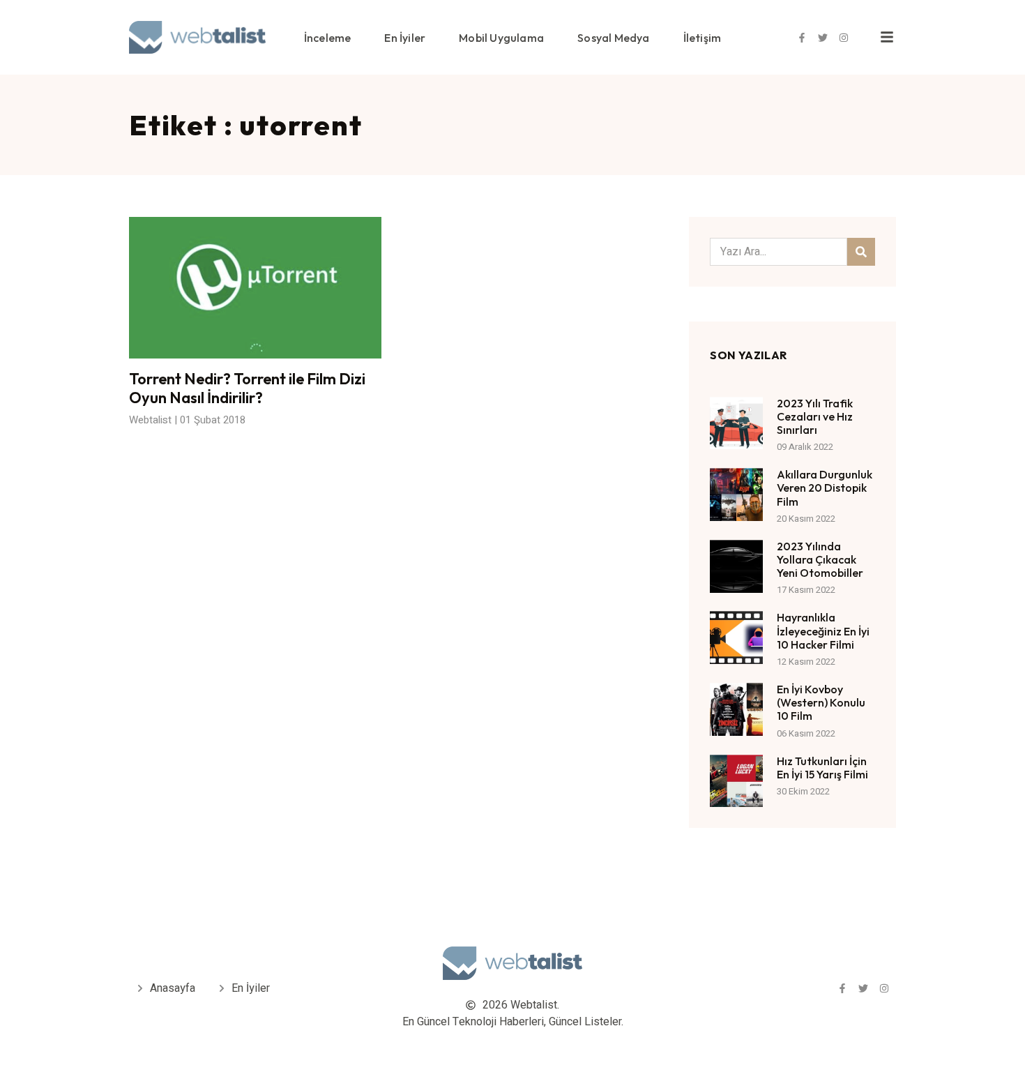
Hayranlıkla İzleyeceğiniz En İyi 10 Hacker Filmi (823, 630)
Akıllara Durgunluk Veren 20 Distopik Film (824, 487)
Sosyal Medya (613, 38)
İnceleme (327, 38)
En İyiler (404, 38)
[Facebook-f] (802, 38)
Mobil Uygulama (501, 38)
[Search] (861, 252)
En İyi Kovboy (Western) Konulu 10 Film (821, 702)
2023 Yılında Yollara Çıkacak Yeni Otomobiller (820, 559)
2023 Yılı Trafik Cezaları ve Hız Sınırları (815, 416)
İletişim (702, 38)
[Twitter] (823, 38)
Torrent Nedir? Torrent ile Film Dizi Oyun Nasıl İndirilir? (247, 388)
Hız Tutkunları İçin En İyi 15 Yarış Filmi (822, 767)
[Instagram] (844, 38)
